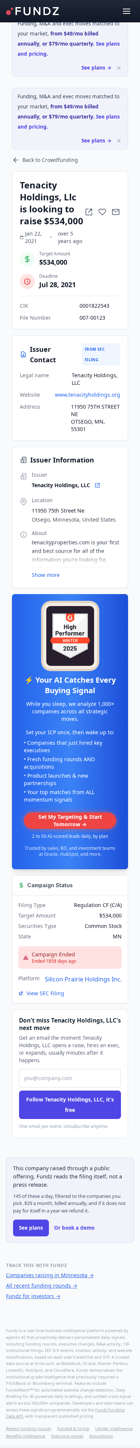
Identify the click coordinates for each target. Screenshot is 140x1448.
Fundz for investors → (33, 1296)
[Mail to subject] (115, 211)
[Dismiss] (118, 67)
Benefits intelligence (25, 1436)
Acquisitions (101, 1436)
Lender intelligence (114, 1428)
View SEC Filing (45, 993)
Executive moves (67, 1436)
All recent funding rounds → (41, 1285)
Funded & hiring (73, 1428)
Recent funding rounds (28, 1428)
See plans (31, 1227)
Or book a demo (74, 1227)
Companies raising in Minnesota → (50, 1275)
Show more (46, 574)
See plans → (96, 67)
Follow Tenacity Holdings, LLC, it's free (70, 1104)
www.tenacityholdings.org (87, 394)
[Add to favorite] (102, 211)
